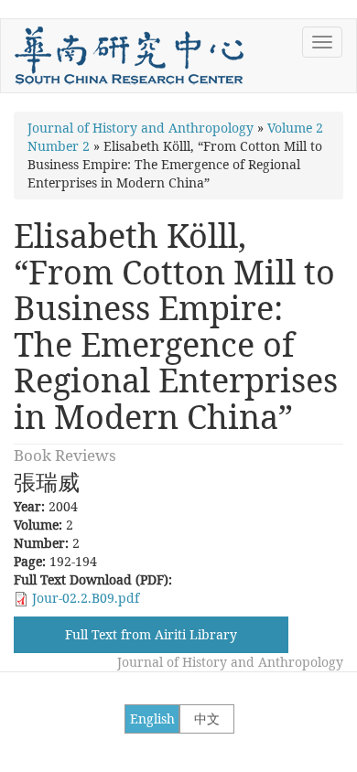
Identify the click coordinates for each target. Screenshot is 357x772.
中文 (207, 718)
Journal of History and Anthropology (140, 127)
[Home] (129, 56)
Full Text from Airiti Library (151, 634)
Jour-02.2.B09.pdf (85, 597)
